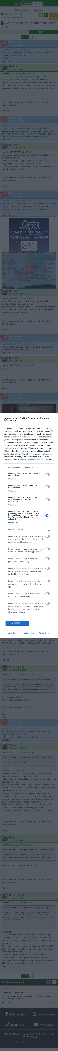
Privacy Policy (44, 633)
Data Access (29, 633)
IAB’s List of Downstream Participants (32, 459)
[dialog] (29, 525)
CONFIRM (17, 623)
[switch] (47, 474)
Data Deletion (14, 633)
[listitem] (29, 468)
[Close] (52, 418)
